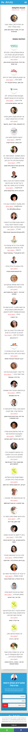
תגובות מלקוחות (15, 10)
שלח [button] (5, 705)
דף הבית (23, 10)
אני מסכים (14, 725)
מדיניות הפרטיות (5, 721)
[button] (21, 730)
